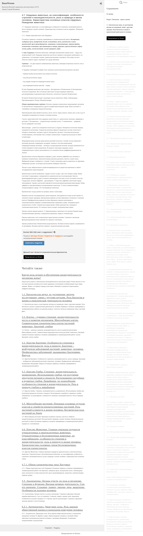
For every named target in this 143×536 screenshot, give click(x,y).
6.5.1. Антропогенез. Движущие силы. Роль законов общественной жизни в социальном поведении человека (52, 508)
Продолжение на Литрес (116, 38)
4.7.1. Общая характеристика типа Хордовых (46, 464)
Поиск (123, 2)
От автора (110, 14)
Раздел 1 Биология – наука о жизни (118, 19)
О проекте (48, 528)
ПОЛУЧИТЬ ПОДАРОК (33, 243)
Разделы (57, 528)
